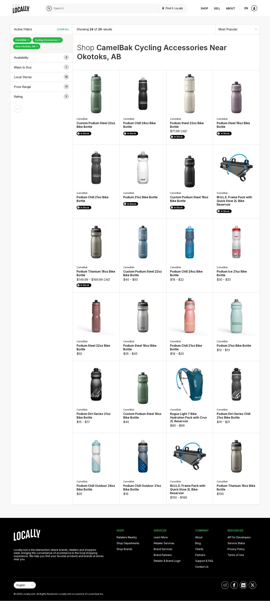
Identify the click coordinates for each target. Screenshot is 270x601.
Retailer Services (164, 543)
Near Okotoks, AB (25, 46)
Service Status (236, 543)
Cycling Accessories (46, 40)
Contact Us (201, 566)
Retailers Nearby (127, 537)
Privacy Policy (236, 549)
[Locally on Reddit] (225, 585)
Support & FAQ (204, 560)
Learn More (161, 537)
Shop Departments (128, 543)
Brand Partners (163, 554)
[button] (41, 57)
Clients (199, 549)
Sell (217, 8)
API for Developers (239, 537)
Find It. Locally (174, 8)
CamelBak (21, 40)
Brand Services (163, 549)
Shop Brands (124, 549)
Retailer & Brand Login (167, 560)
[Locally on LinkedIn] (243, 585)
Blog (198, 543)
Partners (200, 554)
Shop (204, 8)
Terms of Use (236, 554)
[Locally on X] (252, 585)
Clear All (63, 29)
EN (246, 8)
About (230, 8)
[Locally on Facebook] (234, 585)
